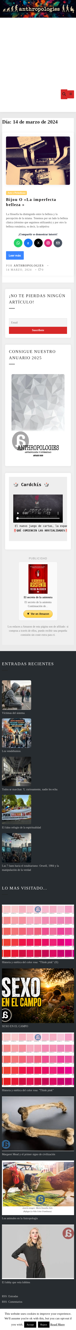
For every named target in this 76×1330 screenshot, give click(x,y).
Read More (57, 1324)
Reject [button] (43, 1324)
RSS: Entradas (10, 1296)
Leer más (16, 257)
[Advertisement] (38, 47)
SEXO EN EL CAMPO (15, 1026)
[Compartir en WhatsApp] (18, 243)
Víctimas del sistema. (13, 713)
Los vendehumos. (11, 751)
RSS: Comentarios (12, 1301)
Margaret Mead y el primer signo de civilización (28, 1154)
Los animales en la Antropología (20, 1218)
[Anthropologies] (38, 9)
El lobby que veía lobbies (16, 1282)
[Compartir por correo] (58, 243)
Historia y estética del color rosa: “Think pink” (28, 1090)
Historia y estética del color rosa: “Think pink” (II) (30, 962)
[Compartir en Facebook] (28, 243)
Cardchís (31, 484)
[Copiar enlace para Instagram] (48, 243)
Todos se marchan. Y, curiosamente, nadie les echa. (30, 789)
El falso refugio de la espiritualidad (21, 827)
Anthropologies (29, 265)
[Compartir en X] (38, 243)
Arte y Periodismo (17, 192)
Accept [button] (30, 1324)
